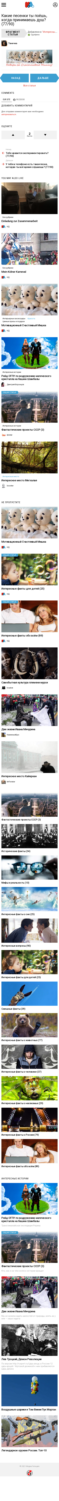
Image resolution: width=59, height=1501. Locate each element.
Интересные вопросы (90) (16, 945)
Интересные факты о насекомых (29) (22, 1103)
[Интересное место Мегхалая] (29, 457)
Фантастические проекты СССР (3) (22, 429)
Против (45, 135)
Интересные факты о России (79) (20, 1134)
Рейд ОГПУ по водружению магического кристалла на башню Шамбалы (26, 377)
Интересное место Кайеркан (19, 776)
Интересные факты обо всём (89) (22, 635)
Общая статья (9, 392)
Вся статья (29, 85)
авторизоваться (8, 114)
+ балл (13, 135)
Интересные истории (12, 372)
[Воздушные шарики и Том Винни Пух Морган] (29, 1390)
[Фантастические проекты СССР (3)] (29, 407)
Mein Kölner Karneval (13, 271)
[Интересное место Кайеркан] (29, 757)
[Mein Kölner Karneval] (29, 249)
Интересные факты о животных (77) (21, 1040)
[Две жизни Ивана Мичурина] (29, 710)
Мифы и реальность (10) (15, 882)
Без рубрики (8, 217)
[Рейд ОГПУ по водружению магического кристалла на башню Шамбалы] (29, 353)
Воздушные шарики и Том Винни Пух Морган (28, 1409)
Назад (15, 77)
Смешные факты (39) (13, 1008)
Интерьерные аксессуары (14, 318)
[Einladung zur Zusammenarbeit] (29, 198)
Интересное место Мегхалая (19, 480)
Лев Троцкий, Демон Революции (21, 1359)
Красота (31, 318)
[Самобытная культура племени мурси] (29, 663)
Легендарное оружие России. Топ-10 (24, 1450)
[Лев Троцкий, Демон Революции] (29, 1340)
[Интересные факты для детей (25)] (29, 569)
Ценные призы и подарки (14, 321)
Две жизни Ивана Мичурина (18, 729)
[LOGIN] (55, 4)
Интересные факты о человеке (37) (21, 1071)
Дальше (43, 77)
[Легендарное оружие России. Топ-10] (29, 1431)
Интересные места (11, 476)
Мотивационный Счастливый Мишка (23, 325)
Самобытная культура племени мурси (24, 682)
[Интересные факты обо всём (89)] (29, 616)
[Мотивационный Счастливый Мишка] (29, 299)
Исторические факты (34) (15, 851)
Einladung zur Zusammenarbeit (19, 221)
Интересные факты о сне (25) (18, 914)
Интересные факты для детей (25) (22, 588)
